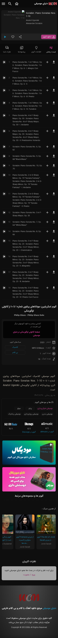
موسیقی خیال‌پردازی (45, 408)
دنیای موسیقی (49, 608)
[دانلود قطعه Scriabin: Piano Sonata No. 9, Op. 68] (54, 157)
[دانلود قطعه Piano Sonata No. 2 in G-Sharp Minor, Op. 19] (54, 176)
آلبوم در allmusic (47, 431)
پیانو (30, 408)
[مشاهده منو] (3, 5)
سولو (19, 408)
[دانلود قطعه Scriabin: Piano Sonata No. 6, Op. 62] (54, 148)
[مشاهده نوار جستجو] (10, 5)
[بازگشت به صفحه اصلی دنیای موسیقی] (17, 5)
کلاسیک (15, 347)
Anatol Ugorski (32, 20)
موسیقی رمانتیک (14, 414)
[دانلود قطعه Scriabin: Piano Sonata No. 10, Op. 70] (54, 167)
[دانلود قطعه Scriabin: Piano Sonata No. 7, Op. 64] (54, 223)
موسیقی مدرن (47, 414)
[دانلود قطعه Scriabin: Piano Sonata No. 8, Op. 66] (54, 232)
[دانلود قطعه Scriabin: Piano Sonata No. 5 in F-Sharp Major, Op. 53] (54, 213)
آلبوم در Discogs (29, 432)
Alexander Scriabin (34, 23)
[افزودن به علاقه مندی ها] (13, 38)
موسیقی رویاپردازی (31, 414)
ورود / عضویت (29, 575)
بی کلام (15, 352)
